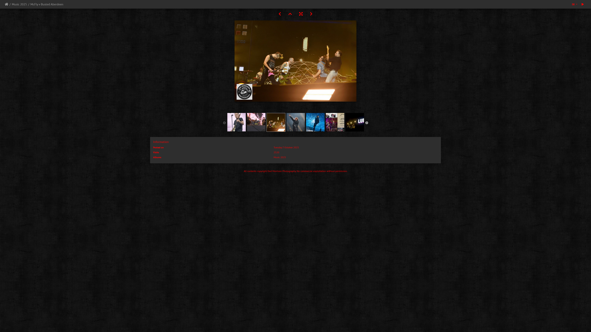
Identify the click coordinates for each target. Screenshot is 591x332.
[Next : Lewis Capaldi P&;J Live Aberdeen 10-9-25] (311, 13)
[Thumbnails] (290, 13)
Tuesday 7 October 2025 (286, 147)
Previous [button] (224, 122)
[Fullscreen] (301, 13)
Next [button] (366, 122)
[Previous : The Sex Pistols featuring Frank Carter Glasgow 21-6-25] (280, 13)
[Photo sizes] (574, 4)
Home (6, 4)
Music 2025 (19, 4)
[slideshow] (582, 4)
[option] (236, 122)
